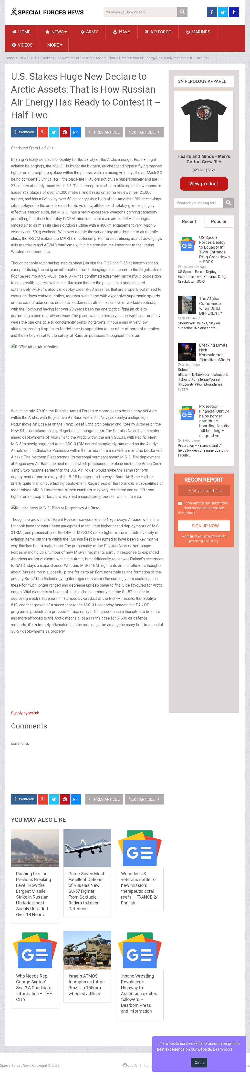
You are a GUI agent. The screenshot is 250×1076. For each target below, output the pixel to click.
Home (24, 31)
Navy (124, 31)
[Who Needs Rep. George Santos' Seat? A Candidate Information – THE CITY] (35, 950)
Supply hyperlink (25, 713)
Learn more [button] (223, 1049)
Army (91, 31)
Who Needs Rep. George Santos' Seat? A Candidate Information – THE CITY (34, 987)
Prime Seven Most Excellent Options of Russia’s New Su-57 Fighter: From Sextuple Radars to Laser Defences (86, 891)
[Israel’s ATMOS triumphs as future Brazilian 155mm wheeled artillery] (87, 950)
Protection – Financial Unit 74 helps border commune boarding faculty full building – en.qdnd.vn (214, 421)
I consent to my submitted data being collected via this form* (203, 508)
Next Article (142, 132)
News (57, 31)
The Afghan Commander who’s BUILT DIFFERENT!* (210, 306)
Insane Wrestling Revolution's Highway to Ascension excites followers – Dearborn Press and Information (139, 993)
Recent (189, 221)
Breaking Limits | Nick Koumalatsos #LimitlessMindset (216, 352)
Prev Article (106, 132)
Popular (219, 221)
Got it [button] (199, 1063)
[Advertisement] (87, 379)
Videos (24, 45)
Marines (200, 31)
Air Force (160, 31)
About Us (130, 1065)
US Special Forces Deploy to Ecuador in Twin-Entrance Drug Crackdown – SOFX (214, 249)
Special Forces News (15, 1065)
